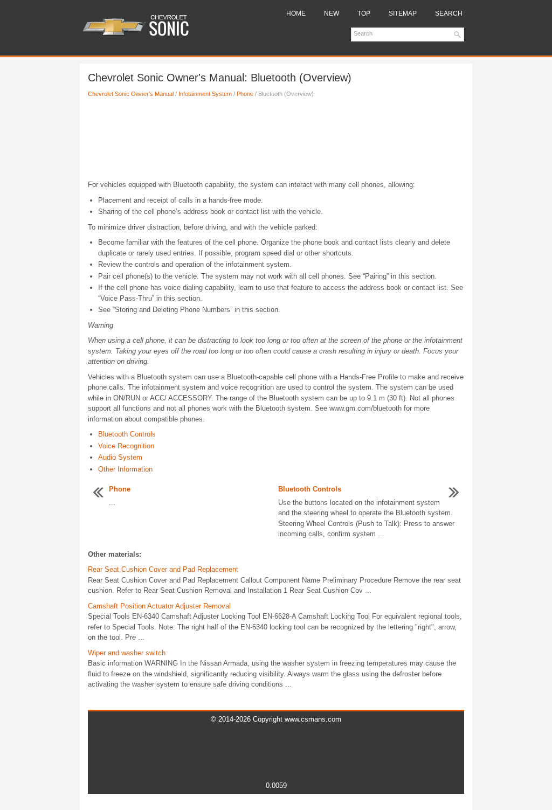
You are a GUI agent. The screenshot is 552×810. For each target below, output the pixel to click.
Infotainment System (205, 94)
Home (296, 13)
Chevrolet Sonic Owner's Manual (131, 94)
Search (449, 13)
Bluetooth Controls (127, 434)
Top (363, 13)
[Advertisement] (276, 141)
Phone (245, 94)
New (331, 13)
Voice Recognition (126, 446)
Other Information (125, 469)
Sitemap (403, 13)
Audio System (120, 457)
